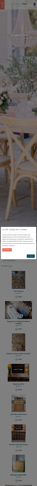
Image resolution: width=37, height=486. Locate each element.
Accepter (31, 256)
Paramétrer (7, 249)
